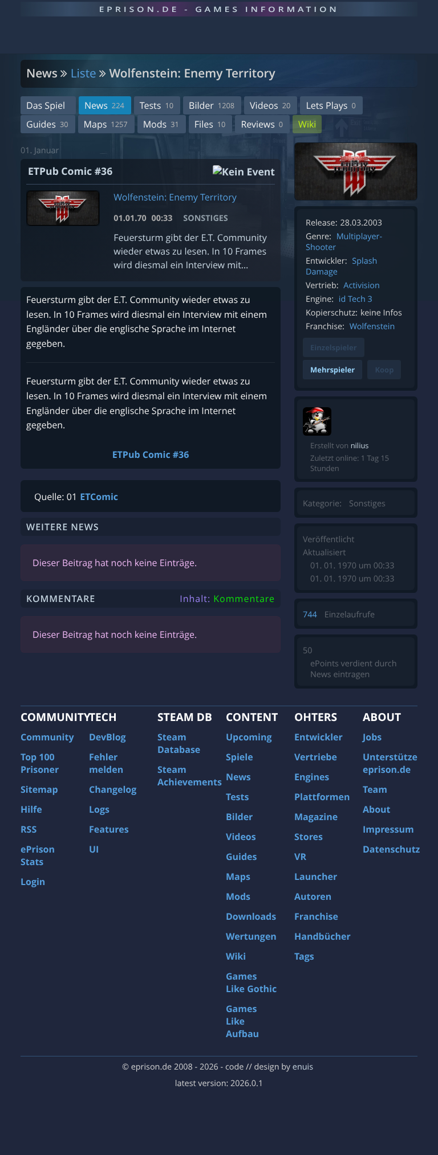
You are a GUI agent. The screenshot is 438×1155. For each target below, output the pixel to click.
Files (210, 124)
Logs (99, 809)
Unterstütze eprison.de (390, 763)
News (104, 105)
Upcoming (249, 737)
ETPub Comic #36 (150, 454)
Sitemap (39, 789)
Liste (83, 73)
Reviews (262, 124)
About (377, 809)
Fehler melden (106, 763)
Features (109, 829)
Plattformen (322, 797)
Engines (311, 777)
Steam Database (178, 743)
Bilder (211, 105)
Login (33, 881)
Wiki (307, 124)
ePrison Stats (38, 855)
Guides (47, 124)
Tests (156, 105)
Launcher (315, 876)
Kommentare (244, 598)
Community (47, 737)
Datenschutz (391, 849)
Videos (270, 105)
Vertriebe (315, 757)
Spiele (239, 757)
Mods (161, 124)
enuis (303, 1067)
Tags (304, 956)
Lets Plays (330, 105)
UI (94, 849)
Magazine (316, 816)
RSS (28, 829)
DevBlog (107, 737)
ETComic (99, 496)
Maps (106, 124)
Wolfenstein (372, 326)
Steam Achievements (189, 775)
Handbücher (322, 936)
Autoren (312, 896)
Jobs (372, 737)
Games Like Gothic (251, 982)
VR (300, 856)
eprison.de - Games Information (219, 9)
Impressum (388, 829)
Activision (361, 285)
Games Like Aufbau (242, 1021)
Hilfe (31, 809)
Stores (308, 836)
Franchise (316, 916)
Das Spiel (45, 105)
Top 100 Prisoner (40, 763)
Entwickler (318, 737)
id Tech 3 (355, 299)
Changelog (112, 789)
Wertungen (251, 936)
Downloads (251, 916)
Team (375, 789)
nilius (360, 445)
